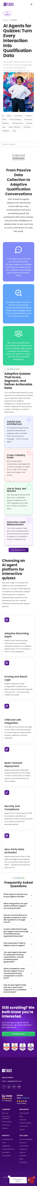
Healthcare (23, 1149)
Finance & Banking (25, 1139)
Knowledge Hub (7, 1139)
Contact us (6, 1125)
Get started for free (18, 550)
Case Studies (24, 1113)
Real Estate (23, 1162)
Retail (21, 1159)
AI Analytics (6, 1152)
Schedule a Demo (18, 1034)
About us (5, 1113)
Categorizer (6, 1146)
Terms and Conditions (6, 1117)
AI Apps (22, 1129)
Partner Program (25, 1123)
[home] (9, 4)
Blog (21, 1116)
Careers (5, 1128)
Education (23, 1156)
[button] (31, 4)
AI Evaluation (6, 1156)
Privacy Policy (6, 1122)
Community (23, 1126)
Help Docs (23, 1120)
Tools (4, 1143)
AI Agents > (6, 20)
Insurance (22, 1143)
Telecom (22, 1152)
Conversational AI (8, 1149)
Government (23, 1146)
